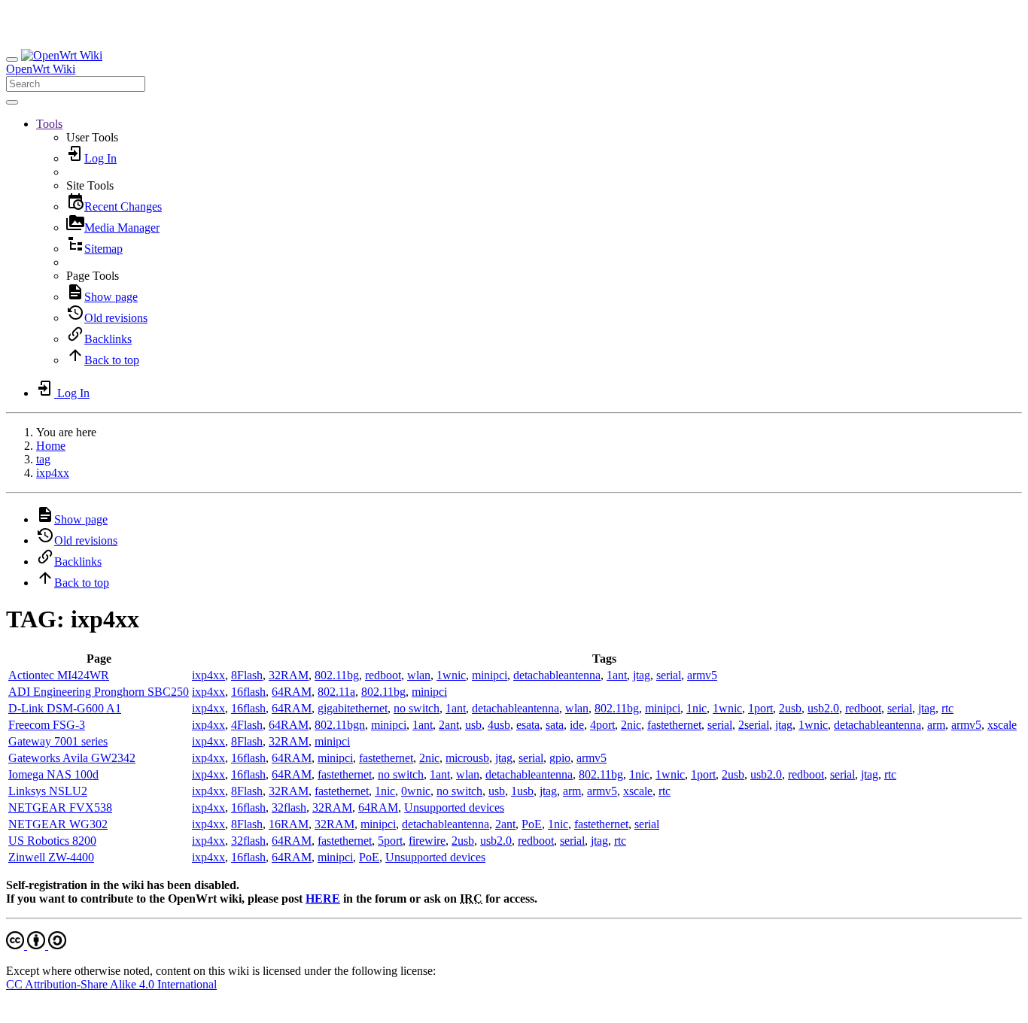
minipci (489, 675)
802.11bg (337, 675)
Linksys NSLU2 (47, 791)
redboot (383, 675)
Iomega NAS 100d (53, 774)
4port (602, 724)
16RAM (289, 824)
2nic (631, 724)
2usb (790, 708)
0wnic (415, 791)
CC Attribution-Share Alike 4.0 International (111, 984)
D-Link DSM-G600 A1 (64, 708)
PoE (532, 824)
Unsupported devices (454, 807)
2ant (449, 724)
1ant (617, 675)
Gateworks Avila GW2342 (71, 757)
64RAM (292, 691)
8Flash (247, 675)
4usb (499, 724)
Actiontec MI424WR (58, 675)
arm (936, 724)
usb (473, 724)
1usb (522, 791)
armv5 (702, 675)
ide (577, 724)
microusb (467, 757)
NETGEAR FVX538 (60, 807)
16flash (248, 691)
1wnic (451, 675)
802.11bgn (340, 724)
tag (43, 459)
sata (555, 724)
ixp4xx (52, 472)
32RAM (289, 675)
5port (390, 840)
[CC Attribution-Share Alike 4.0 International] (36, 945)
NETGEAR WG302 (58, 824)
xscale (1002, 724)
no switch (416, 708)
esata (528, 724)
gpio (559, 757)
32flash (289, 807)
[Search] (12, 102)
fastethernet (674, 724)
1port (760, 708)
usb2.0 (823, 708)
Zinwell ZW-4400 (51, 857)
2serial (753, 724)
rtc (947, 708)
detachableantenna (557, 675)
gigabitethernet (353, 708)
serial (668, 675)
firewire (427, 840)
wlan (418, 675)
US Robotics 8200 (52, 840)
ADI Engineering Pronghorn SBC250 (98, 691)
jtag (641, 675)
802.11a (336, 691)
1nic (696, 708)
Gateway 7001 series (58, 741)
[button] (49, 123)
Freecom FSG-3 (46, 724)
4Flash (247, 724)
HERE (323, 898)
